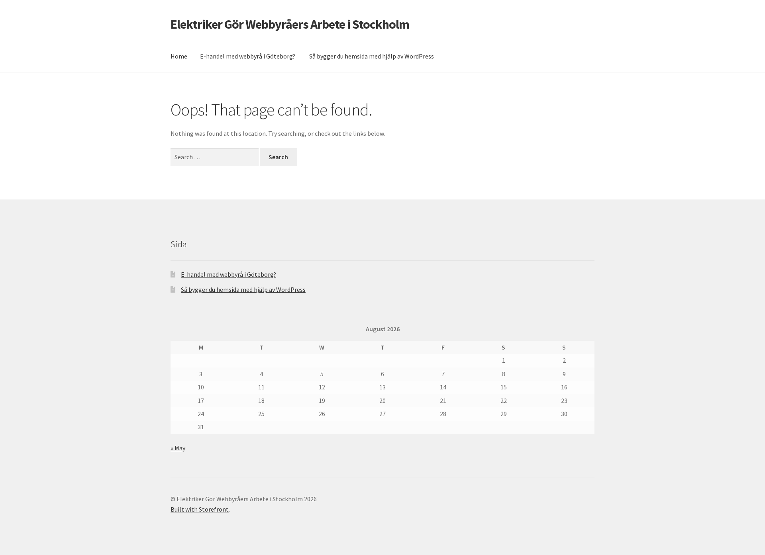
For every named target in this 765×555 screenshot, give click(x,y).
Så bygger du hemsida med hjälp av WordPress (371, 56)
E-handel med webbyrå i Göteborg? (247, 56)
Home (179, 56)
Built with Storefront (200, 509)
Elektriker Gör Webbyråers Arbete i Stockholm (290, 24)
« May (178, 448)
